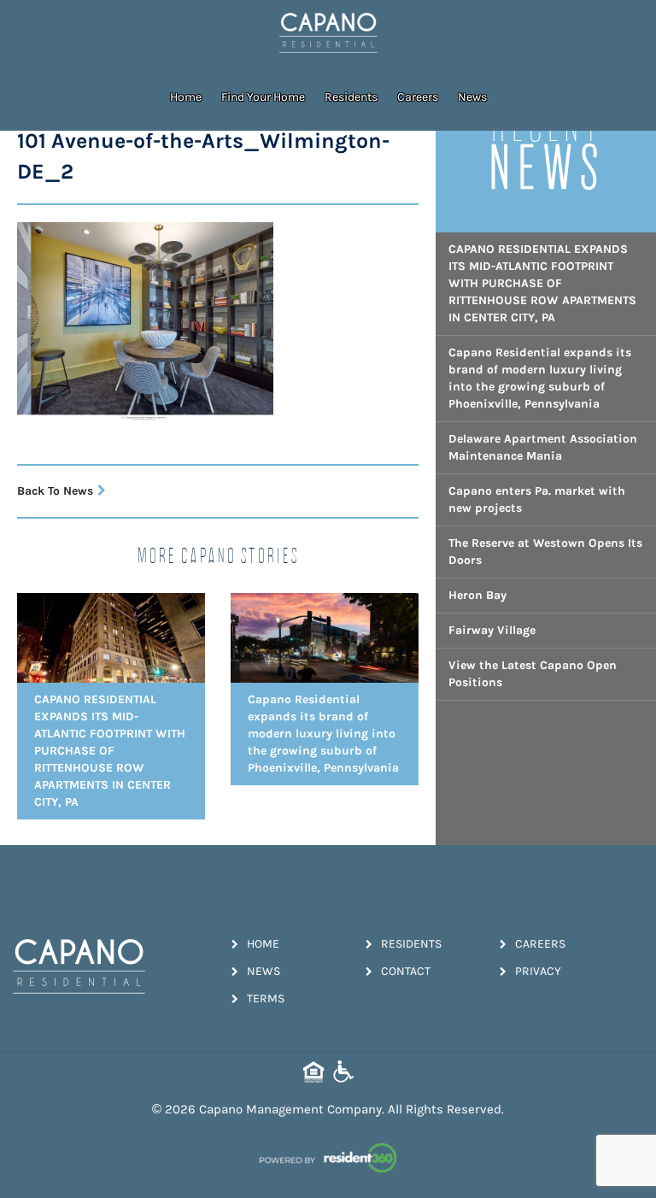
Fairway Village (492, 630)
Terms (265, 998)
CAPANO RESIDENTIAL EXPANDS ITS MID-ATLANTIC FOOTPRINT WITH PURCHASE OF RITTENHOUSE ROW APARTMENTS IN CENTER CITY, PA (542, 283)
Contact (405, 971)
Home (186, 97)
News (472, 97)
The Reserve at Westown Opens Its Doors (545, 551)
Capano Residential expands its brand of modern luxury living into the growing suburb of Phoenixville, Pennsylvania (539, 378)
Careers (417, 97)
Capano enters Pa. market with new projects (536, 499)
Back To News (55, 491)
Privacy (538, 971)
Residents (351, 97)
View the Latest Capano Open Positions (532, 674)
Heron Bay (477, 595)
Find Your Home (263, 97)
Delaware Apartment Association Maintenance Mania (542, 447)
